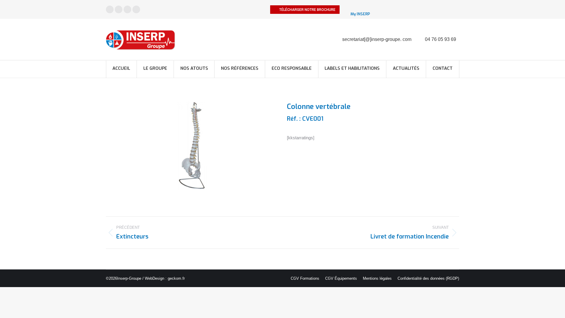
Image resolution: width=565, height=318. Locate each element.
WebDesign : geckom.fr (165, 278)
